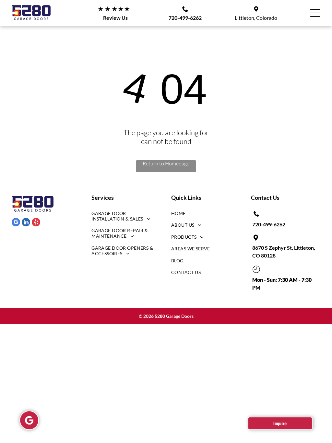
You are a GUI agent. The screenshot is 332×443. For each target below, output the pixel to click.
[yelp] (36, 223)
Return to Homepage (166, 163)
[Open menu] (315, 13)
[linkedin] (26, 223)
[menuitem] (123, 217)
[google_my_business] (16, 223)
